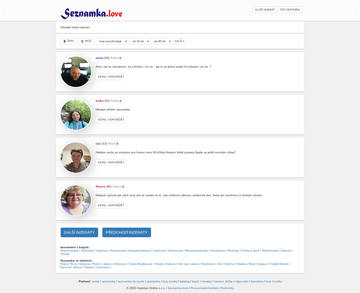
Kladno (241, 264)
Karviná (65, 267)
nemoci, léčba (223, 281)
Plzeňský (233, 250)
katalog (184, 281)
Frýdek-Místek (278, 264)
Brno (74, 264)
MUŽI (87, 41)
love (268, 281)
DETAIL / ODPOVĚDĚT (111, 76)
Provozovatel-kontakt (204, 288)
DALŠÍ (179, 41)
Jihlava (77, 267)
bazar (195, 281)
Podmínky (227, 288)
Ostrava (84, 264)
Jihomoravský (69, 250)
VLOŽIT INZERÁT (265, 9)
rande (95, 281)
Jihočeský (87, 250)
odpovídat (241, 281)
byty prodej (170, 281)
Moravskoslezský (196, 250)
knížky (278, 281)
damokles (257, 281)
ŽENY (70, 41)
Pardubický (217, 250)
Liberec (107, 264)
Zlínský (65, 254)
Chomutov (103, 267)
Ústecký (285, 250)
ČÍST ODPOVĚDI (290, 9)
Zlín (219, 264)
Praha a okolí (250, 250)
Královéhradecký (139, 250)
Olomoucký (175, 250)
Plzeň (96, 264)
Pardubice (208, 264)
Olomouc (120, 264)
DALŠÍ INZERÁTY (79, 232)
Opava (262, 264)
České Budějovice (140, 264)
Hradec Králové (165, 264)
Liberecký (159, 250)
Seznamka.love (178, 288)
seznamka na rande (131, 281)
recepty (207, 281)
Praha (64, 264)
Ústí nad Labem (188, 264)
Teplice (89, 267)
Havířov (230, 264)
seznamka (108, 281)
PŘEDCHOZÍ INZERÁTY (127, 232)
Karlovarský (118, 250)
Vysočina (102, 250)
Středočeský (270, 250)
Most (252, 264)
